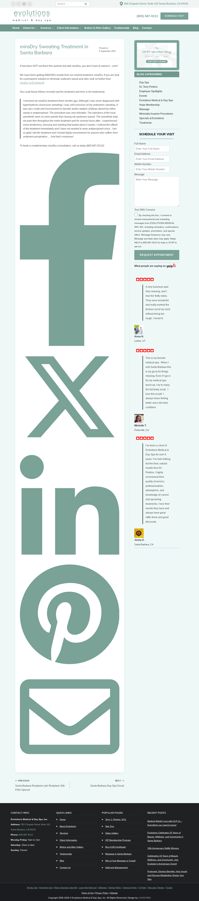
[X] (69, 445)
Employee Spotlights (150, 91)
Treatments (145, 122)
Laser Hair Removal (88, 888)
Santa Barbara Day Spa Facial (107, 783)
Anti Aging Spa (46, 888)
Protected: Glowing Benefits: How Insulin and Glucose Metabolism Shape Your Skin (167, 875)
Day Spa (144, 82)
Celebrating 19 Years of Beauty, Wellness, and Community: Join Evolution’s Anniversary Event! (162, 860)
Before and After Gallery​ (71, 847)
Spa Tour (109, 826)
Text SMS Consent (144, 209)
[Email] (69, 765)
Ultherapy (102, 888)
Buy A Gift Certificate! (115, 847)
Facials (169, 888)
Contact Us (65, 867)
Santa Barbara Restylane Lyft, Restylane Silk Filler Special (40, 785)
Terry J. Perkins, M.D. (115, 819)
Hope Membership (149, 105)
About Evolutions (68, 826)
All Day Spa (32, 888)
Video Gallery (111, 833)
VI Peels (142, 888)
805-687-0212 (26, 834)
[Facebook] (69, 345)
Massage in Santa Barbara (118, 854)
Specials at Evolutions (151, 118)
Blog (136, 28)
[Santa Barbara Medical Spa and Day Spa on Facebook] (13, 3)
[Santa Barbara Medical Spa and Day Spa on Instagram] (24, 3)
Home (16, 28)
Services (64, 833)
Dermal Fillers (115, 888)
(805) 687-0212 (148, 16)
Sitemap (114, 893)
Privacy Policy (101, 893)
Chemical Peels (130, 888)
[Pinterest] (69, 665)
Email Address (142, 154)
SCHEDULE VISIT (174, 16)
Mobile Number (142, 164)
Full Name (140, 143)
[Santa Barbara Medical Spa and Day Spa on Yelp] (29, 3)
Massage (144, 109)
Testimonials (121, 28)
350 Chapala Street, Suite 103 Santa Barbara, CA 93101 (156, 3)
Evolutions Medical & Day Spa (156, 100)
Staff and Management (116, 867)
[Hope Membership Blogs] (156, 55)
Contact (147, 28)
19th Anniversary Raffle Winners (163, 848)
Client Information (68, 840)
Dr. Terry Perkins (148, 86)
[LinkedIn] (69, 560)
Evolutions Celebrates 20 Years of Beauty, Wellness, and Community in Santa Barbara (165, 836)
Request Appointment (157, 255)
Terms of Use (87, 893)
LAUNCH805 (144, 897)
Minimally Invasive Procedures (156, 113)
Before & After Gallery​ (97, 28)
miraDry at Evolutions (32, 83)
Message (139, 174)
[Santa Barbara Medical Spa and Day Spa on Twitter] (18, 3)
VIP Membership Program (118, 840)
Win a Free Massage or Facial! (120, 860)
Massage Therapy (156, 888)
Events (143, 95)
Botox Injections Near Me (65, 888)
